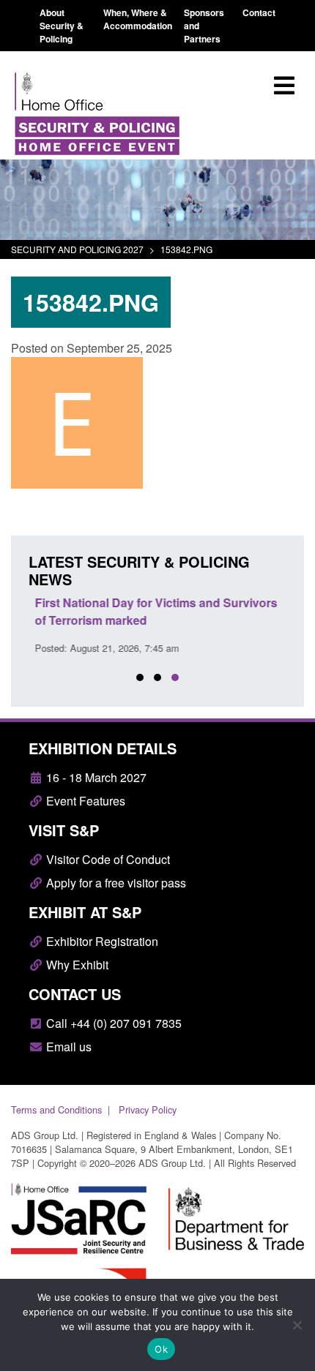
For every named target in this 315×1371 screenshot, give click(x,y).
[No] (296, 1325)
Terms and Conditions (56, 1109)
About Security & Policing (62, 25)
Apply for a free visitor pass (114, 882)
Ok (161, 1349)
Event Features (84, 800)
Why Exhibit (75, 964)
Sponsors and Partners (204, 25)
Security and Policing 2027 (77, 249)
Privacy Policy (148, 1109)
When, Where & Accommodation (137, 19)
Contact (258, 12)
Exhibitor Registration (100, 941)
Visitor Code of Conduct (106, 859)
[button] (140, 677)
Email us (67, 1046)
